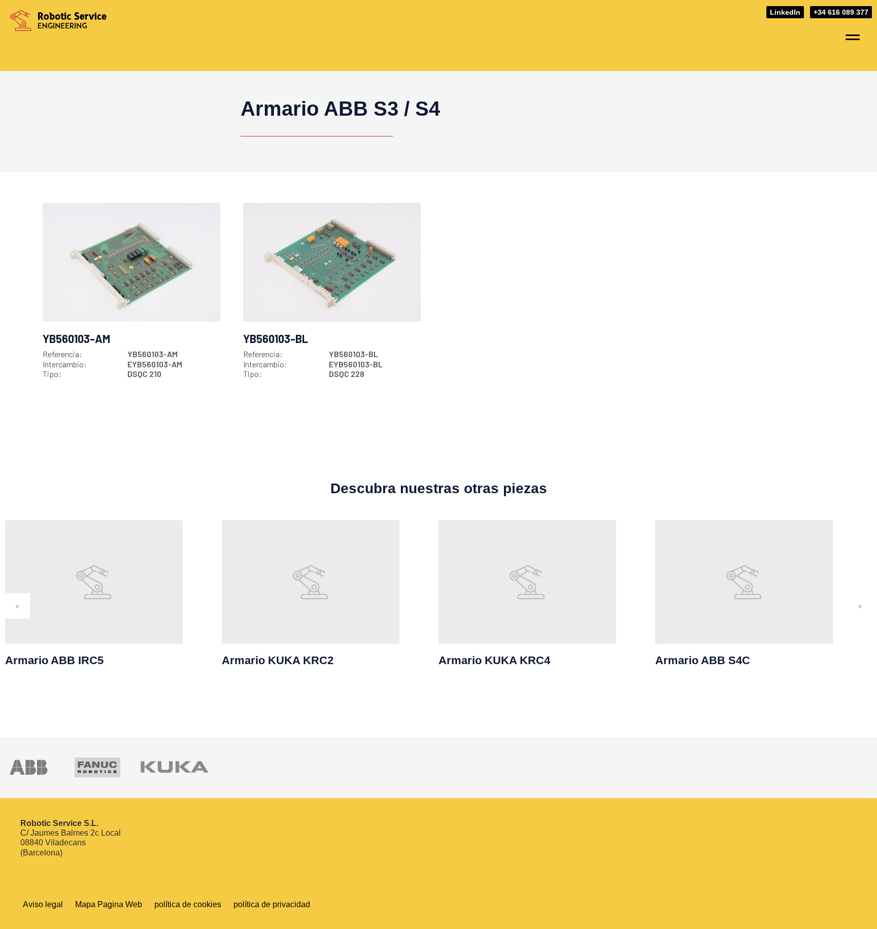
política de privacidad (271, 904)
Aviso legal (43, 904)
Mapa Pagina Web (108, 904)
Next (859, 606)
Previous (17, 606)
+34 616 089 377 (841, 12)
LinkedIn (785, 12)
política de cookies (187, 904)
